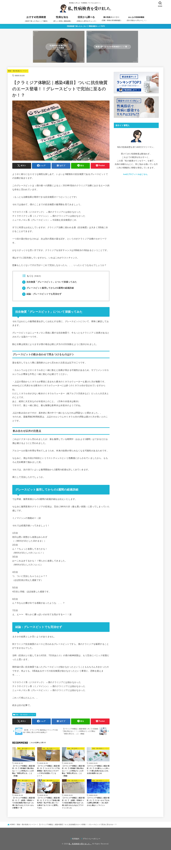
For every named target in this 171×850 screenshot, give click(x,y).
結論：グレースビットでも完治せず (42, 294)
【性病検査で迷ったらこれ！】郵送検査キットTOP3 (85, 26)
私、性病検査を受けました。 (80, 844)
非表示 (37, 276)
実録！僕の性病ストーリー (18, 71)
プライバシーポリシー (91, 839)
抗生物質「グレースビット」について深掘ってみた (50, 282)
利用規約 (75, 839)
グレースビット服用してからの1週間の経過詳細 (48, 288)
